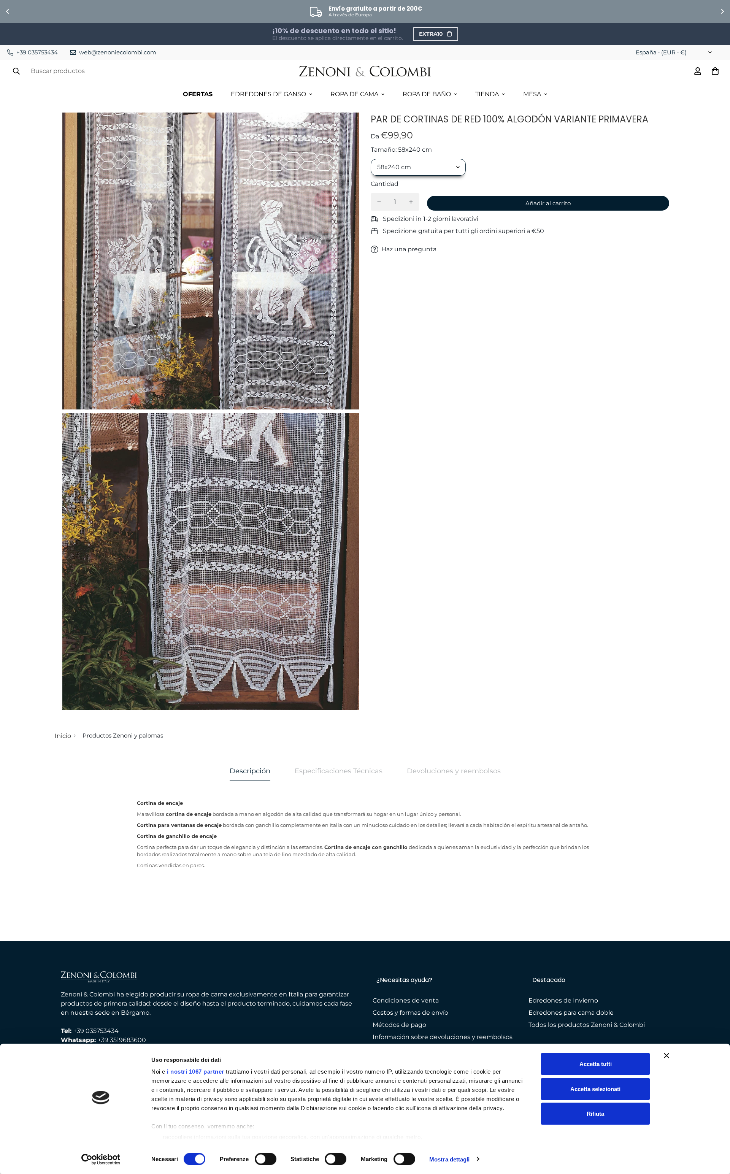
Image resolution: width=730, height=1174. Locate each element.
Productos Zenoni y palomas (123, 735)
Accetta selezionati (595, 1088)
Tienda (487, 94)
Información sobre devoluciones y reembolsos (443, 1037)
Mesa (532, 94)
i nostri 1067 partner (195, 1071)
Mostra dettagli (449, 1159)
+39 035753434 (96, 1030)
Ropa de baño (427, 94)
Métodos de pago (399, 1024)
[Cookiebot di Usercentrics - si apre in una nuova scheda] (101, 1159)
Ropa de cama (354, 94)
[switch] (265, 1159)
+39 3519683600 (122, 1040)
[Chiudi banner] (666, 1055)
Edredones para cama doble (571, 1012)
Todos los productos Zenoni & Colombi (586, 1024)
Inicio (63, 735)
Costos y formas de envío (410, 1012)
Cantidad (384, 183)
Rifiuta (595, 1114)
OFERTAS (198, 94)
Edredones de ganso (268, 94)
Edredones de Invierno (563, 1000)
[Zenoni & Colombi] (365, 71)
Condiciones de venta (406, 1000)
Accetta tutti (595, 1064)
